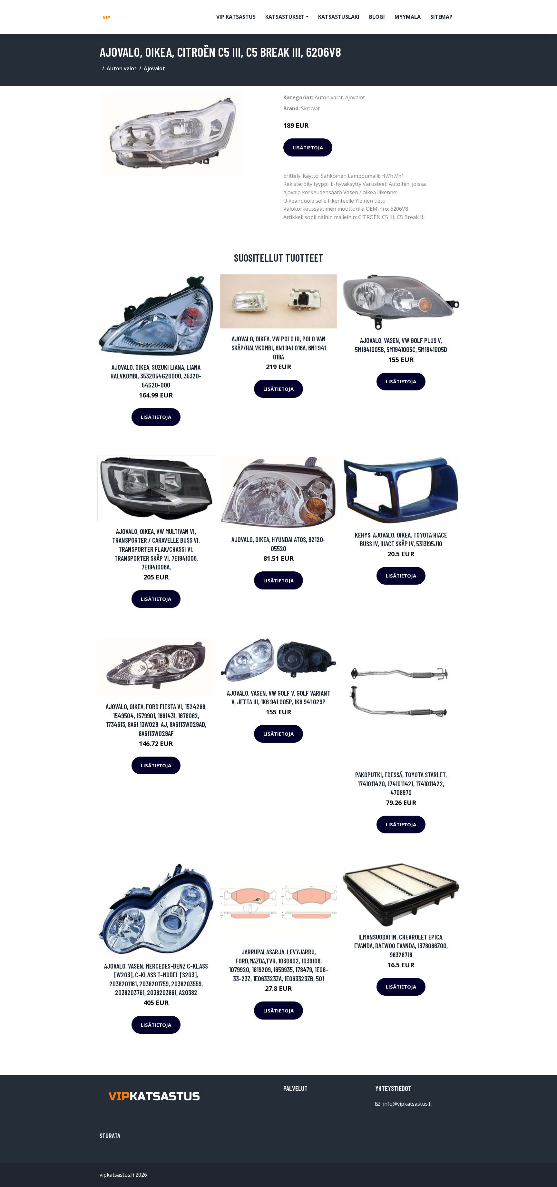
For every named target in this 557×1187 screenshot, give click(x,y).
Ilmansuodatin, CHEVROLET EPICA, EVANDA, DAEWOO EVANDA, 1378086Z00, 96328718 (401, 946)
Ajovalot (154, 68)
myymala (408, 16)
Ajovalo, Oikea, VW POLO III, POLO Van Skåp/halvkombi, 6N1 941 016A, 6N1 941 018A (278, 347)
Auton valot (122, 68)
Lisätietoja (308, 147)
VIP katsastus (236, 16)
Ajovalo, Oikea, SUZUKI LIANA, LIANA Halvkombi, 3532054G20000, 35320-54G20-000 (156, 376)
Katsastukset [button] (285, 16)
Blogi (377, 16)
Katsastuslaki (338, 16)
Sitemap (441, 16)
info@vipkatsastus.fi (407, 1103)
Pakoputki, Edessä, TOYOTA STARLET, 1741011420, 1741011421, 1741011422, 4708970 (401, 783)
